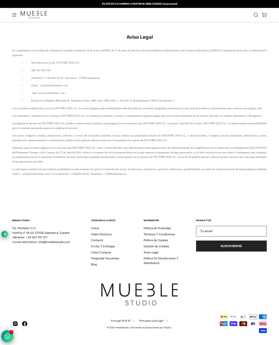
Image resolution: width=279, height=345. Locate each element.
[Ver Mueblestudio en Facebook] (25, 324)
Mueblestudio (122, 327)
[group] (139, 4)
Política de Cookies (156, 240)
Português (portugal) (151, 320)
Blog (94, 264)
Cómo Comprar (101, 252)
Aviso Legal (151, 252)
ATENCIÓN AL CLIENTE (103, 220)
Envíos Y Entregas (103, 246)
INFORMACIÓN (151, 220)
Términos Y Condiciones (159, 234)
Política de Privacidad (157, 228)
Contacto (97, 240)
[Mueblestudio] (33, 15)
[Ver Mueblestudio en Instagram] (15, 324)
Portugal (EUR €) (121, 320)
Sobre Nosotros (101, 234)
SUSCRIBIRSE (231, 246)
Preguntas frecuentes (105, 258)
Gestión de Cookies (156, 246)
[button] (256, 15)
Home (95, 228)
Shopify (167, 327)
